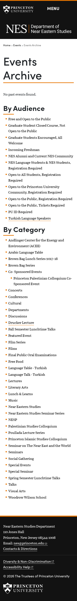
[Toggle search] (71, 8)
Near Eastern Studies (24, 406)
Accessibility (16, 567)
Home (6, 45)
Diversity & (27, 561)
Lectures (15, 380)
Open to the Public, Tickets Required (36, 205)
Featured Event (19, 335)
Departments (18, 309)
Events (17, 45)
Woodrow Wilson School (27, 497)
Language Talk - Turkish (26, 374)
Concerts (15, 290)
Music (13, 400)
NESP (12, 419)
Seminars (15, 451)
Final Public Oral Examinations (32, 354)
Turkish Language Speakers (29, 218)
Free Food (15, 361)
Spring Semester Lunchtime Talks (34, 477)
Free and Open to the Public (29, 118)
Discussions (17, 316)
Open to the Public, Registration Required (40, 198)
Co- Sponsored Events (25, 271)
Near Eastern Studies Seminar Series (36, 413)
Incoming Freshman (24, 149)
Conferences (18, 296)
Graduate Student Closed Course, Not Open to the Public (36, 128)
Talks (12, 484)
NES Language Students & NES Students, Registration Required (39, 165)
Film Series (16, 342)
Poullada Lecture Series (26, 432)
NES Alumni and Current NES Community (40, 155)
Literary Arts (18, 387)
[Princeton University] (20, 9)
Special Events (19, 464)
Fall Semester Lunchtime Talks (31, 329)
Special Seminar (20, 471)
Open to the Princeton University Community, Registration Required (35, 189)
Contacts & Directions (20, 548)
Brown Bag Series (21, 265)
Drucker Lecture (21, 322)
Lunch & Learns (20, 393)
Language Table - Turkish (27, 367)
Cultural (14, 303)
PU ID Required (20, 211)
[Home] (38, 31)
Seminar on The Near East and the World (39, 445)
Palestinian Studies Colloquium (32, 426)
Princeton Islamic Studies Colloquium (37, 438)
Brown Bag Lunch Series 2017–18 (33, 258)
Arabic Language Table (25, 252)
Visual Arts (16, 490)
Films (12, 348)
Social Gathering (21, 458)
